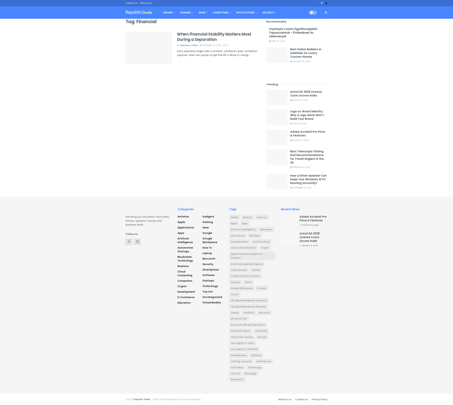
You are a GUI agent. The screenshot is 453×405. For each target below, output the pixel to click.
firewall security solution (245, 276)
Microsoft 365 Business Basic (248, 324)
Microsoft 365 (239, 318)
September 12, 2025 (301, 187)
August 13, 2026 (300, 140)
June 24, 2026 (299, 123)
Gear (202, 12)
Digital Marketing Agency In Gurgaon (247, 255)
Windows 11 (237, 379)
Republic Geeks (142, 399)
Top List (207, 291)
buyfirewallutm (239, 241)
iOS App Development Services (248, 306)
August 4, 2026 (300, 100)
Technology (210, 286)
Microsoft (208, 258)
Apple (181, 222)
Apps (180, 233)
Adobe (234, 217)
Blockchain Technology (185, 258)
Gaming (185, 12)
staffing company (241, 361)
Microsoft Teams (240, 330)
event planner (239, 270)
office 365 (261, 330)
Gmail (248, 282)
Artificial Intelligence (185, 240)
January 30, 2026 (301, 61)
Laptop (207, 253)
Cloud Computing (184, 273)
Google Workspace (209, 240)
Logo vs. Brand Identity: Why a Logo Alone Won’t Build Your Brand (307, 115)
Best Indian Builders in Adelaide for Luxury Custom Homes (305, 53)
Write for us (146, 3)
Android (247, 217)
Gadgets (208, 216)
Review (168, 12)
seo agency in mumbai (244, 349)
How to (207, 247)
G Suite (262, 288)
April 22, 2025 (278, 41)
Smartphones (238, 355)
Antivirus (183, 216)
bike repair (266, 229)
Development (186, 292)
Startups (208, 280)
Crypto (182, 286)
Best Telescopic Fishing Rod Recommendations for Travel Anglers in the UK (307, 157)
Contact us (132, 3)
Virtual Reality (211, 302)
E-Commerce (186, 297)
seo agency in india (242, 343)
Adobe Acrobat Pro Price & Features (313, 218)
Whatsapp (250, 373)
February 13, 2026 (301, 167)
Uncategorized (212, 297)
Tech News (237, 367)
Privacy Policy (319, 399)
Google (207, 233)
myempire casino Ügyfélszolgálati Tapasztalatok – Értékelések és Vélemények (293, 32)
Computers (221, 12)
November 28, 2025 (211, 45)
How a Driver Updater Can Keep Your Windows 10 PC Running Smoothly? (308, 179)
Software (208, 275)
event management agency (247, 264)
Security (268, 12)
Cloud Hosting (261, 241)
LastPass (248, 312)
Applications (245, 12)
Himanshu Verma (189, 45)
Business (183, 266)
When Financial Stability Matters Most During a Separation (214, 36)
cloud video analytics (243, 247)
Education (184, 303)
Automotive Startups (185, 249)
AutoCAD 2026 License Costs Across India (306, 93)
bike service (238, 235)
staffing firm (263, 361)
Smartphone (210, 269)
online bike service (242, 337)
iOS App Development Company (249, 300)
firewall (256, 270)
